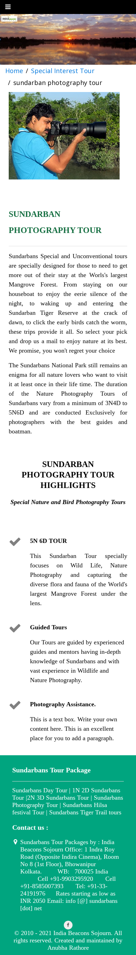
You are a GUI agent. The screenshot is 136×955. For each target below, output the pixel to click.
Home (14, 70)
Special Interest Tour (63, 70)
